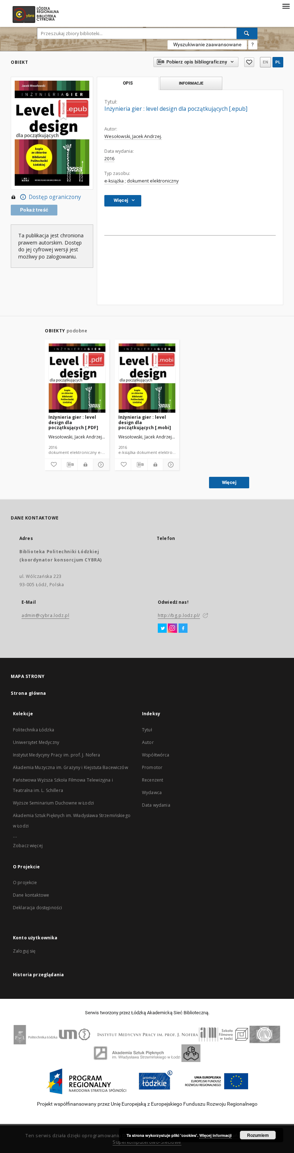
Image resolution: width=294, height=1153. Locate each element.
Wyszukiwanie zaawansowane (207, 44)
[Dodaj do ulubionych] (249, 62)
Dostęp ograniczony (55, 197)
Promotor (152, 767)
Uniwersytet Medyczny (36, 742)
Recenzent (152, 780)
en (265, 62)
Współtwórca (156, 755)
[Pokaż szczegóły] (100, 464)
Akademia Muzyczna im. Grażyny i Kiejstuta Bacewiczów (70, 767)
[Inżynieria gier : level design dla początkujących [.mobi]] (147, 378)
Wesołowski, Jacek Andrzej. (133, 136)
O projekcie (25, 882)
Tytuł (147, 730)
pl (277, 62)
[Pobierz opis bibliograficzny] (69, 464)
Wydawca (152, 792)
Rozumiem (258, 1135)
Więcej (229, 482)
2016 (109, 159)
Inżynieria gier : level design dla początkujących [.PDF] (73, 422)
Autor (148, 742)
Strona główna (28, 693)
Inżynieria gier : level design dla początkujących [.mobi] (144, 422)
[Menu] (285, 5)
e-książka (114, 181)
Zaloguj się (24, 951)
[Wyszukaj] (247, 33)
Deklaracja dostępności (37, 908)
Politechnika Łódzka (33, 730)
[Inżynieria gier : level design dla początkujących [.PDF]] (77, 378)
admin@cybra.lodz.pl (45, 615)
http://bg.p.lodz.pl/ (179, 615)
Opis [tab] (128, 83)
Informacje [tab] (191, 83)
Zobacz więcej (28, 846)
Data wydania (156, 805)
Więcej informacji (215, 1135)
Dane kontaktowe (31, 895)
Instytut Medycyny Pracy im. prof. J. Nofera (56, 755)
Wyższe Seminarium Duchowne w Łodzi (53, 803)
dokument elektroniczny (153, 181)
